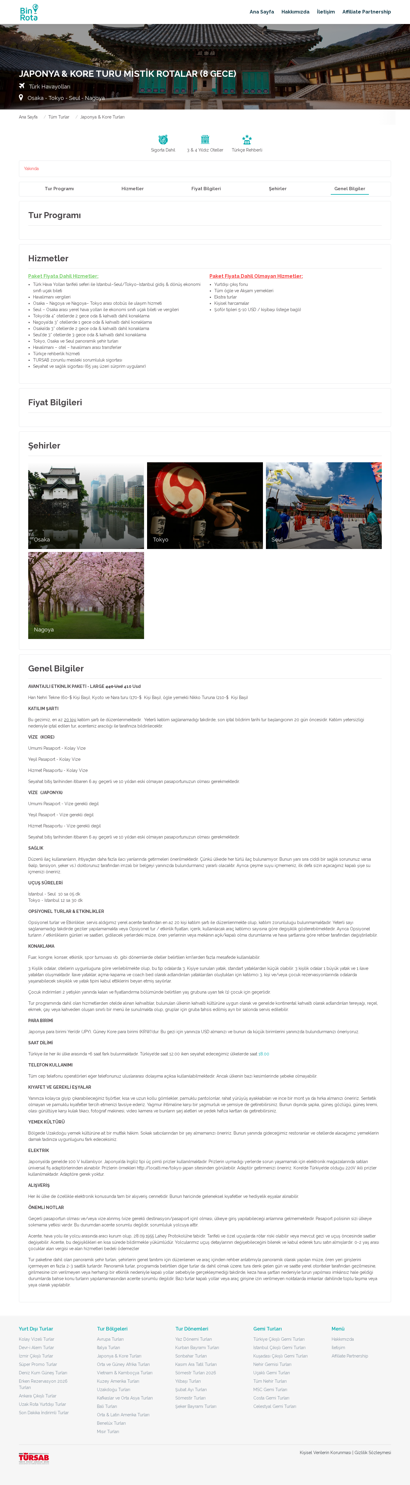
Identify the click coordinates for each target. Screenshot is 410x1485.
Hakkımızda (295, 12)
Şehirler (278, 188)
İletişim (326, 12)
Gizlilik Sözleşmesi (372, 1452)
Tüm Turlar (58, 117)
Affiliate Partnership (366, 12)
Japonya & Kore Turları (102, 117)
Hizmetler (133, 188)
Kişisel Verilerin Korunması (325, 1452)
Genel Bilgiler (349, 188)
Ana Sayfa (262, 12)
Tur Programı (59, 188)
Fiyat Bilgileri (206, 188)
